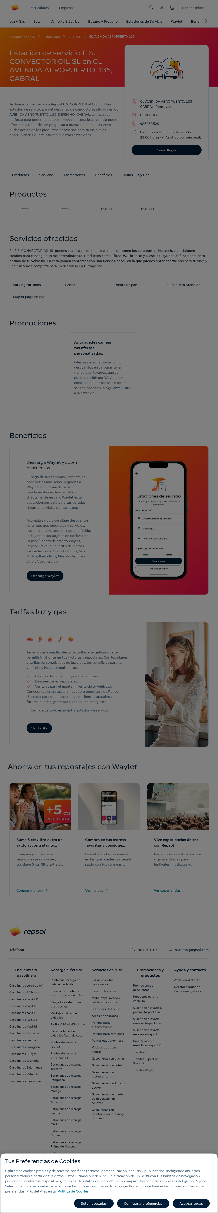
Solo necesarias (94, 1203)
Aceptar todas (191, 1203)
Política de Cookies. (73, 1191)
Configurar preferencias (143, 1203)
